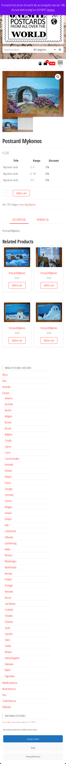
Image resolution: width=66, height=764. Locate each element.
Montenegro (10, 561)
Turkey (8, 646)
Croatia (8, 440)
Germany (9, 495)
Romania (9, 591)
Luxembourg (10, 543)
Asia (4, 381)
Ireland (8, 519)
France (8, 483)
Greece (22, 204)
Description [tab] (19, 219)
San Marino (10, 604)
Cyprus (8, 446)
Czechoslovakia (12, 459)
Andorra (8, 398)
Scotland (9, 609)
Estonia (8, 471)
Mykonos (32, 204)
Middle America (9, 683)
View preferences (33, 756)
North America (9, 689)
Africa (5, 375)
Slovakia (8, 616)
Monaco (8, 555)
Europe (5, 393)
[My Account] (40, 63)
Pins (4, 695)
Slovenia (9, 622)
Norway (8, 573)
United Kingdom (12, 658)
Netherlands (10, 567)
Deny (33, 747)
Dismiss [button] (51, 10)
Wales (8, 670)
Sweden (9, 634)
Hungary (8, 507)
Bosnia (8, 422)
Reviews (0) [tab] (43, 219)
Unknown (9, 664)
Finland (8, 477)
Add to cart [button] (17, 285)
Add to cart (21, 193)
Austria (8, 410)
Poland (8, 579)
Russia (8, 597)
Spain (7, 628)
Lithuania (9, 537)
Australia (6, 387)
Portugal (8, 585)
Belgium (8, 416)
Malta (7, 549)
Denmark (9, 464)
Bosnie (8, 428)
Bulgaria (8, 434)
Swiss (7, 640)
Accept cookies (33, 738)
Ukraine (8, 652)
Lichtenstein (10, 531)
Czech (7, 452)
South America (9, 701)
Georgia (8, 489)
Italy (6, 525)
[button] (58, 77)
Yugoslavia (10, 676)
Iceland (8, 513)
